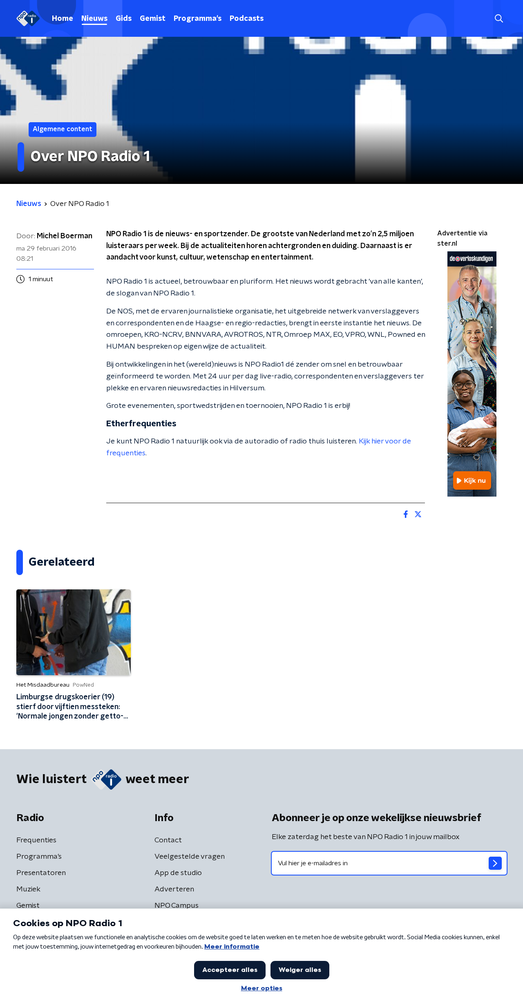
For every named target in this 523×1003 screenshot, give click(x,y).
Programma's (197, 18)
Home (62, 18)
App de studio (178, 873)
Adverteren (174, 889)
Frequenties (36, 840)
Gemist (152, 18)
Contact (168, 840)
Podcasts (247, 18)
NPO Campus (176, 905)
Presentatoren (41, 873)
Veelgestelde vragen (189, 856)
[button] (499, 18)
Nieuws (94, 18)
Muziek (28, 889)
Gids (124, 18)
